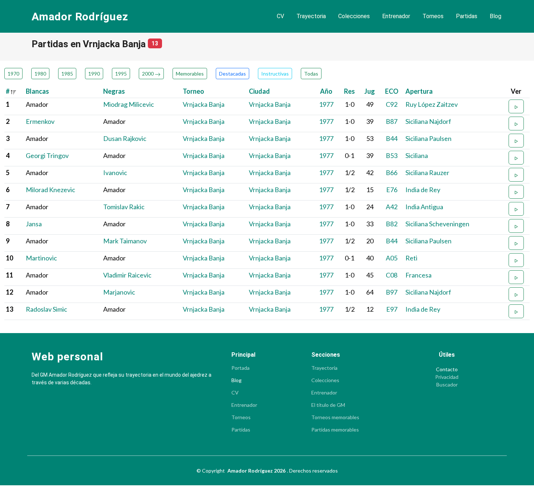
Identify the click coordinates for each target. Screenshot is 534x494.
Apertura (419, 91)
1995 (121, 73)
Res (349, 91)
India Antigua (424, 207)
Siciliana (416, 155)
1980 (40, 73)
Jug (369, 91)
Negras (114, 91)
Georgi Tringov (47, 155)
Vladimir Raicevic (127, 275)
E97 (391, 309)
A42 (391, 207)
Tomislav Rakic (124, 207)
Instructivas (275, 73)
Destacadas (232, 73)
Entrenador (396, 16)
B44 (391, 138)
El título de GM (328, 405)
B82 (391, 224)
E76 (391, 190)
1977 (326, 104)
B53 (391, 155)
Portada (240, 367)
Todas (311, 73)
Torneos (433, 16)
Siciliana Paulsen (428, 138)
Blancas (37, 91)
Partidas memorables (335, 429)
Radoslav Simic (46, 309)
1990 (94, 73)
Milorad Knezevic (50, 190)
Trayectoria (311, 16)
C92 (391, 104)
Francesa (418, 275)
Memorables (190, 73)
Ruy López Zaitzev (431, 104)
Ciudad (259, 91)
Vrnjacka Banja (203, 104)
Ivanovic (115, 173)
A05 (391, 258)
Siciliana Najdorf (428, 121)
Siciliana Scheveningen (437, 224)
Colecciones (354, 16)
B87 (391, 121)
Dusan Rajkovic (124, 138)
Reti (411, 258)
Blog (495, 16)
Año (326, 91)
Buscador (447, 384)
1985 (67, 73)
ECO (392, 91)
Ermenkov (40, 121)
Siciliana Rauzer (427, 173)
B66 (391, 173)
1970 (13, 73)
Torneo (193, 91)
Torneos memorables (335, 417)
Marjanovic (119, 292)
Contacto (447, 369)
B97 (391, 292)
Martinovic (41, 258)
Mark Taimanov (125, 241)
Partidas (466, 16)
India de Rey (422, 190)
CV (280, 16)
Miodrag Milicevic (128, 104)
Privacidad (446, 377)
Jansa (34, 224)
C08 (391, 275)
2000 (148, 73)
